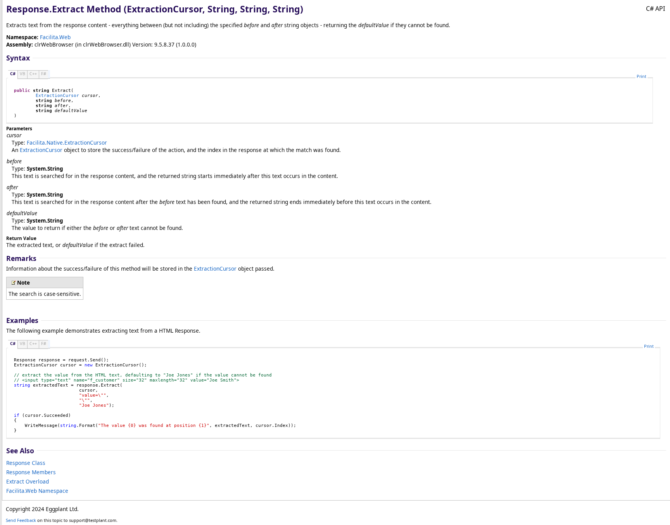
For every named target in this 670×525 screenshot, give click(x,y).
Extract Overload (27, 481)
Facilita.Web (55, 37)
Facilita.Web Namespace (37, 490)
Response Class (25, 462)
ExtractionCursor (57, 95)
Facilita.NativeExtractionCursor (67, 142)
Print (641, 76)
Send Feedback (21, 520)
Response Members (31, 472)
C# (13, 73)
